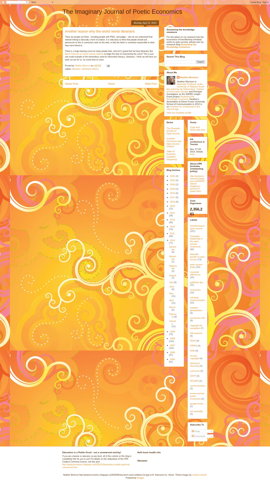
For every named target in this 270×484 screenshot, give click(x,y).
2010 (172, 240)
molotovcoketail (199, 475)
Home (111, 83)
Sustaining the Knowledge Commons (180, 97)
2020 (173, 184)
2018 (173, 193)
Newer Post (71, 83)
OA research (196, 333)
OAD (192, 350)
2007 (172, 345)
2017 (173, 197)
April (171, 300)
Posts (197, 431)
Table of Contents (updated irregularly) (172, 155)
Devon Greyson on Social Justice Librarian (84, 54)
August (172, 275)
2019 (173, 189)
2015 (172, 206)
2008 (172, 338)
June (171, 286)
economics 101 (197, 318)
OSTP (193, 376)
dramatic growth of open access (197, 257)
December (172, 248)
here (192, 154)
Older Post (151, 83)
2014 (172, 213)
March (172, 307)
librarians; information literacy (85, 69)
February (172, 315)
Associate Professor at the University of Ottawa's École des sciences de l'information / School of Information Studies (185, 88)
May (171, 293)
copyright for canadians (196, 326)
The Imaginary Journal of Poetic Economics (122, 11)
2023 (173, 180)
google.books (196, 403)
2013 (172, 219)
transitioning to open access (197, 227)
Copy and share (197, 128)
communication (197, 385)
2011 (172, 233)
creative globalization (196, 309)
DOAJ (193, 340)
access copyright (194, 357)
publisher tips (196, 282)
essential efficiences (195, 273)
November (172, 257)
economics (195, 290)
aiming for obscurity (195, 364)
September (173, 267)
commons (195, 371)
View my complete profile (179, 112)
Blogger (140, 478)
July (171, 282)
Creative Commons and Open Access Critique (174, 142)
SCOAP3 (194, 381)
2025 (173, 176)
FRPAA (193, 345)
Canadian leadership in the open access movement (196, 241)
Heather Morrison (189, 77)
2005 (172, 359)
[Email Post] (108, 65)
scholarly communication (197, 298)
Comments (199, 436)
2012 (172, 226)
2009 (172, 331)
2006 (172, 352)
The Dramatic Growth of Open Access (173, 131)
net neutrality (196, 411)
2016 (173, 201)
